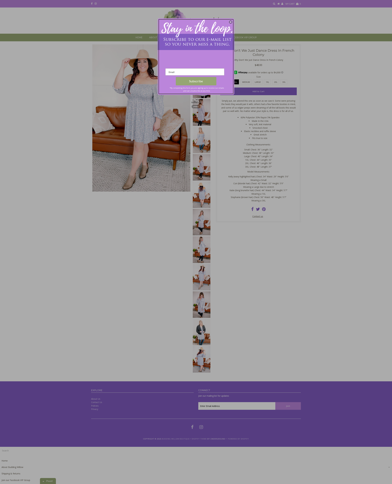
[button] (230, 22)
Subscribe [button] (196, 81)
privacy (196, 106)
